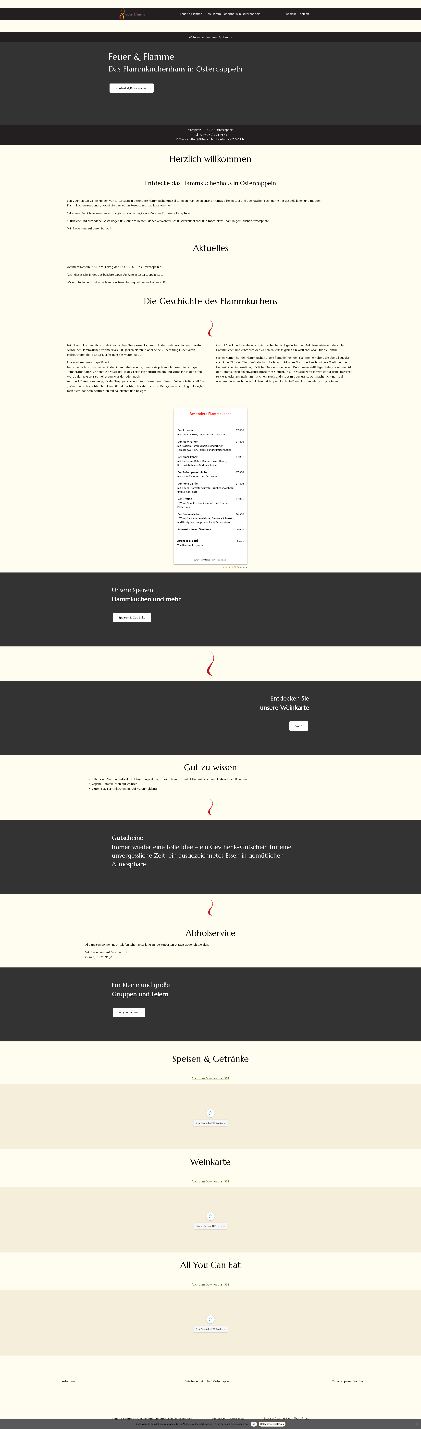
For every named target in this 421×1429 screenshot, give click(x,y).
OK (254, 1424)
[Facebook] (68, 134)
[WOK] (208, 1369)
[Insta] (68, 1369)
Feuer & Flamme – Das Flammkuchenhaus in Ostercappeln (220, 14)
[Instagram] (352, 134)
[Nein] (417, 1424)
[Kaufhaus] (348, 1369)
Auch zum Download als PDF (210, 1078)
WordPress (301, 1418)
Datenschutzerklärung (272, 1424)
